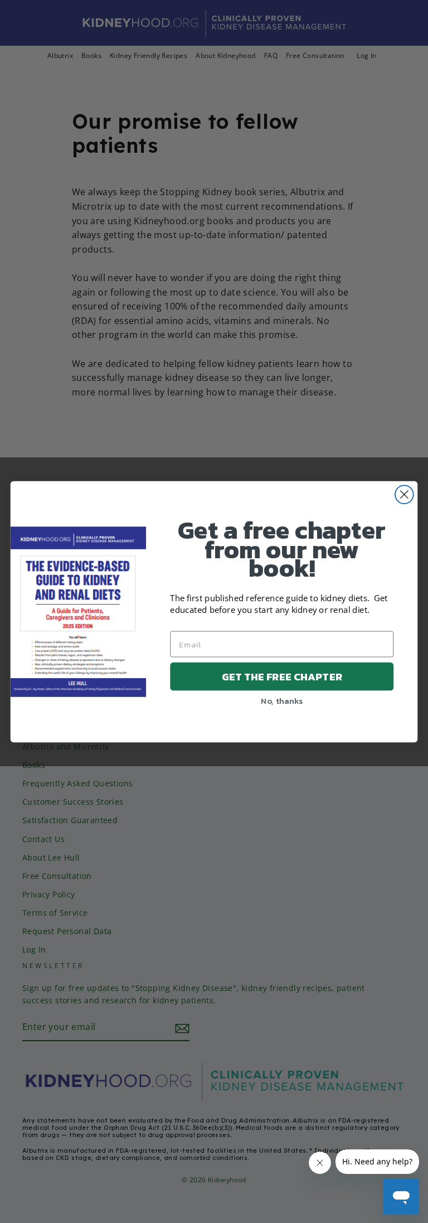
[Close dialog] (404, 494)
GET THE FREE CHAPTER (282, 676)
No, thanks (282, 700)
